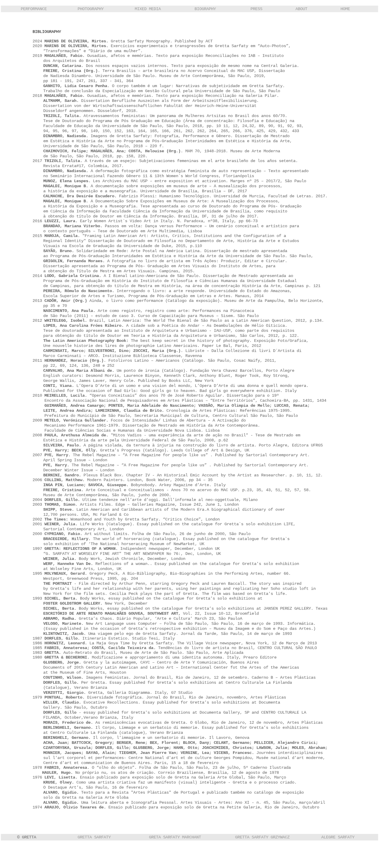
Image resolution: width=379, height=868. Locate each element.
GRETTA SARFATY (94, 837)
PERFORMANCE (34, 9)
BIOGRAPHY (205, 9)
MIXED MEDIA (148, 9)
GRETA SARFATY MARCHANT (175, 837)
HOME (345, 9)
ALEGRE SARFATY (337, 837)
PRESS (256, 9)
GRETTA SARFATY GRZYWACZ (262, 837)
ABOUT (301, 9)
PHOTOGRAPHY (91, 9)
